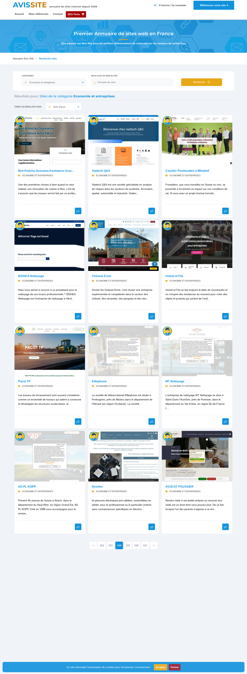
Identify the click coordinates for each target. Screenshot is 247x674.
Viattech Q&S (101, 170)
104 (119, 545)
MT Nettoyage (174, 381)
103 (110, 545)
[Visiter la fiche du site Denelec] (123, 456)
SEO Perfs (74, 14)
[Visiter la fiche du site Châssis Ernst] (123, 245)
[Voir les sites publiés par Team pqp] (94, 331)
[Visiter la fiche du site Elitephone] (123, 350)
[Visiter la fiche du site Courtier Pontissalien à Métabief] (197, 140)
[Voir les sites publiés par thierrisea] (20, 225)
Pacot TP (24, 381)
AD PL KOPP (27, 486)
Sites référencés (38, 13)
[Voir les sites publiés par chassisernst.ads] (94, 225)
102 (102, 545)
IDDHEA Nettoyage (31, 276)
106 (136, 545)
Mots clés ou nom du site (104, 76)
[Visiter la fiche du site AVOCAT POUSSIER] (197, 456)
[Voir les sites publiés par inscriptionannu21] (167, 225)
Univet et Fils (174, 276)
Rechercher (199, 82)
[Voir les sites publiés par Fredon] (167, 436)
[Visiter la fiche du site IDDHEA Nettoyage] (49, 245)
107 (145, 545)
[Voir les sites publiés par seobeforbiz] (20, 120)
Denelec (97, 486)
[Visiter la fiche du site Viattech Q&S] (123, 140)
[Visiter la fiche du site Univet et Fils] (197, 245)
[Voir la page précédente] (93, 545)
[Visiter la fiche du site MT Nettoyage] (197, 350)
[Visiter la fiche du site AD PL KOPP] (49, 456)
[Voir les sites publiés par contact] (94, 120)
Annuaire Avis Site (23, 58)
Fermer (175, 667)
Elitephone (99, 381)
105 (128, 545)
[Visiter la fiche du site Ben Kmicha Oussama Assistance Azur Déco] (49, 140)
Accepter (160, 667)
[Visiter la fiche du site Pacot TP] (49, 350)
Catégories (28, 76)
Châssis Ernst (101, 276)
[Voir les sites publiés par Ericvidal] (167, 120)
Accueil (19, 13)
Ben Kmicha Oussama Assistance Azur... (46, 170)
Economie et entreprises (37, 175)
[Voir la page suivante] (154, 545)
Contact (58, 13)
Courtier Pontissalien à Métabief (187, 170)
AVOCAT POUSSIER (179, 486)
